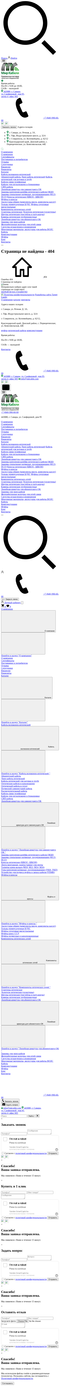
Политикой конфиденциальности (17, 1378)
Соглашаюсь (7, 1383)
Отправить (52, 1153)
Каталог (5, 172)
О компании (7, 152)
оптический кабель (17, 330)
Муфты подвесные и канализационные (20, 936)
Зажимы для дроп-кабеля (13, 222)
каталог (17, 299)
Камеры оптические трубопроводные (19, 997)
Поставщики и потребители (14, 159)
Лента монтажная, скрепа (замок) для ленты (22, 865)
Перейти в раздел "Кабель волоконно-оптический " (25, 773)
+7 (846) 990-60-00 (10, 412)
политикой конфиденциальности (31, 1153)
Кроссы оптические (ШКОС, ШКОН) (25, 197)
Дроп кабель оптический (33, 177)
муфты (4, 330)
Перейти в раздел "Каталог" (14, 722)
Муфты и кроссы (9, 875)
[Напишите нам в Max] (3, 124)
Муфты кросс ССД (10, 933)
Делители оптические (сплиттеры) (39, 212)
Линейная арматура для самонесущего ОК (21, 801)
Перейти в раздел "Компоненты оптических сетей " (26, 987)
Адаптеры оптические (11, 212)
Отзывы (5, 162)
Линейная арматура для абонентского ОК (21, 1000)
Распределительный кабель (14, 791)
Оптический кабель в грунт (14, 786)
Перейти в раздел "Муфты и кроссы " (19, 923)
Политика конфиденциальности (19, 294)
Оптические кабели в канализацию (18, 783)
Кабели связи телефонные (13, 793)
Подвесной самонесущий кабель (16, 788)
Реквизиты (6, 169)
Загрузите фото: (8, 1321)
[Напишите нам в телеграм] (7, 124)
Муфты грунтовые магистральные (17, 931)
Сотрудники (7, 164)
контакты (25, 299)
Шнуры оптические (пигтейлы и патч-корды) (23, 214)
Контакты (5, 242)
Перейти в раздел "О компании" (16, 655)
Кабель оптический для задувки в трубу (26, 178)
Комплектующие (9, 234)
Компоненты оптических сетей (16, 938)
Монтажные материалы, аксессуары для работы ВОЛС (27, 1061)
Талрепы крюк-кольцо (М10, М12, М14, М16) (22, 867)
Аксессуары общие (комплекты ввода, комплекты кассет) (28, 202)
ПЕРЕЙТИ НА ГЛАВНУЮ (14, 292)
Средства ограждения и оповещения (18, 1058)
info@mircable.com (30, 379)
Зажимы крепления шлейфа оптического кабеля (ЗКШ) (27, 192)
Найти (31, 1116)
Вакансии (5, 167)
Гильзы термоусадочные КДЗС (15, 204)
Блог (3, 239)
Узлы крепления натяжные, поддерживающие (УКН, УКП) (29, 870)
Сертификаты (7, 157)
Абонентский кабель (11, 177)
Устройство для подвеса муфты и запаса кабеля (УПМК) (28, 872)
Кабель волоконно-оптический (16, 725)
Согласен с (25, 1153)
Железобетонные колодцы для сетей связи (21, 1056)
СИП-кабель (7, 798)
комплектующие (34, 330)
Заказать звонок (9, 127)
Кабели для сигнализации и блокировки (20, 796)
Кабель (4, 232)
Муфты (4, 237)
